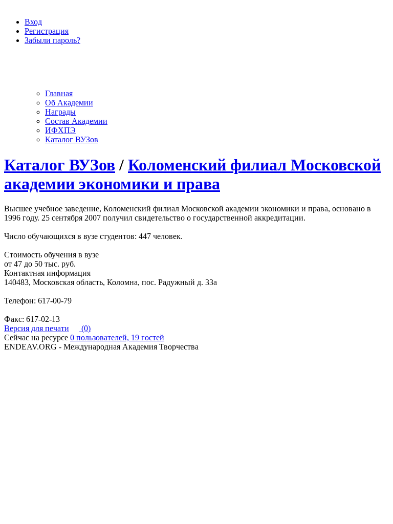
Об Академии (69, 102)
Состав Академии (76, 121)
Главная (59, 93)
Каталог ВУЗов (71, 139)
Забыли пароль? (52, 40)
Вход (33, 21)
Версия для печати (36, 328)
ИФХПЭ (60, 130)
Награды (60, 111)
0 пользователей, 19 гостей (117, 337)
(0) (85, 328)
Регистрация (47, 31)
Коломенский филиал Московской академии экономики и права (192, 174)
